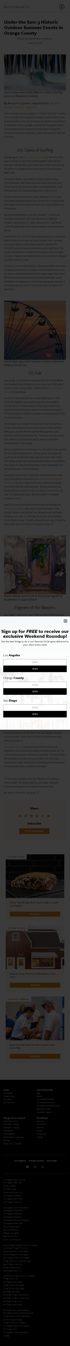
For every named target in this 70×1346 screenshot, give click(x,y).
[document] (35, 673)
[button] (65, 621)
